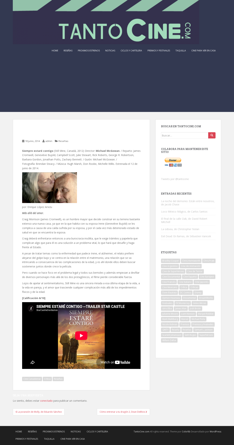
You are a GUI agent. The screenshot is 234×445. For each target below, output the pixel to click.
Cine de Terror (195, 271)
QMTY (165, 329)
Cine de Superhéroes (173, 271)
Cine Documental (171, 276)
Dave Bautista (169, 292)
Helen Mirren (199, 303)
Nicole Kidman (169, 324)
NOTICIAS (110, 50)
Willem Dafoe (169, 340)
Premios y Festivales (203, 324)
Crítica (47, 378)
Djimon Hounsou (171, 297)
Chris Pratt (208, 260)
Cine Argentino (170, 266)
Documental (189, 297)
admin (48, 141)
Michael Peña (198, 319)
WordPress (215, 431)
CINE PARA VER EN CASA (203, 50)
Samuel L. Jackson (204, 329)
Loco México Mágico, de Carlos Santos (184, 211)
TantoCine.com (141, 431)
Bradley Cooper (170, 260)
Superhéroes (206, 335)
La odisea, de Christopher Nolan (180, 229)
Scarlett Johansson (171, 335)
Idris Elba (167, 308)
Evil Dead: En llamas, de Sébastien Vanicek (186, 236)
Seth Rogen (190, 335)
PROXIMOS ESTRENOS (89, 50)
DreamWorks (206, 297)
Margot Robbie (206, 313)
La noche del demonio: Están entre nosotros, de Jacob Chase (188, 202)
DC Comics (185, 292)
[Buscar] (212, 135)
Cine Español (190, 276)
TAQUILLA (181, 50)
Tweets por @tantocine (175, 179)
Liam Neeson (188, 313)
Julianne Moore (170, 313)
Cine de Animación (190, 266)
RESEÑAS (68, 50)
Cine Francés (169, 281)
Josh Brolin (195, 308)
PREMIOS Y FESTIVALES (159, 50)
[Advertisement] (117, 84)
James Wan (180, 308)
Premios (185, 324)
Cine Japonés (201, 281)
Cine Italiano (185, 281)
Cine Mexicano (169, 287)
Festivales (167, 303)
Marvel (184, 319)
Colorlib (186, 431)
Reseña (175, 329)
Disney (198, 292)
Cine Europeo (207, 276)
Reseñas (63, 141)
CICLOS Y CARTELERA (131, 50)
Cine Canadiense (32, 378)
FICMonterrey (183, 303)
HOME (55, 50)
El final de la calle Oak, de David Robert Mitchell (184, 220)
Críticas (194, 287)
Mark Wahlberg (170, 319)
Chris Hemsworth (191, 260)
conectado (46, 400)
